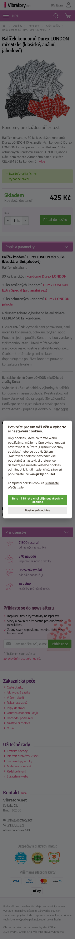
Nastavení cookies (37, 510)
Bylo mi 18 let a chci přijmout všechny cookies (37, 500)
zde (38, 469)
